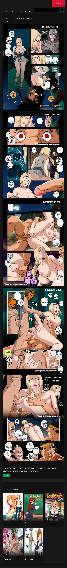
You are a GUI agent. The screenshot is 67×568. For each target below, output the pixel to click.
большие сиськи (29, 468)
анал (21, 468)
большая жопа (51, 468)
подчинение (34, 471)
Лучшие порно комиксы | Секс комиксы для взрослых (20, 11)
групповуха (7, 471)
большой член (40, 468)
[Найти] (56, 10)
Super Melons (7, 468)
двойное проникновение (20, 471)
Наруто (15, 468)
